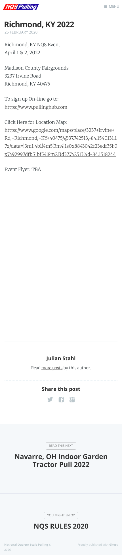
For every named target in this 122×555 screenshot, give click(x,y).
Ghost (113, 544)
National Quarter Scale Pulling (26, 544)
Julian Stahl (60, 358)
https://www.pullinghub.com (36, 107)
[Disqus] (61, 253)
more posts (51, 367)
